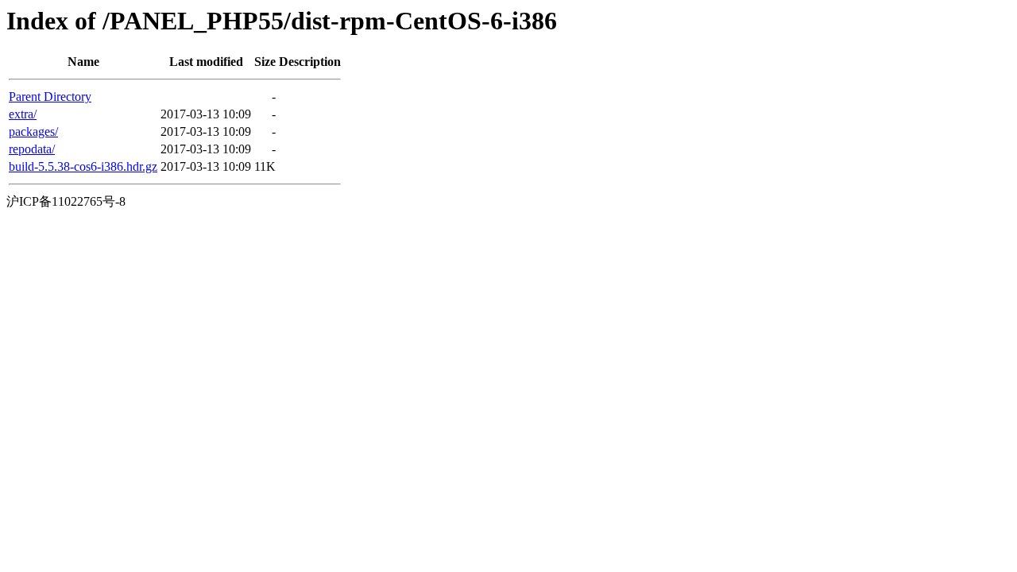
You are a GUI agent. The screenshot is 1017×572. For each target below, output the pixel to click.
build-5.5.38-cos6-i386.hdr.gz (83, 166)
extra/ (23, 114)
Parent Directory (50, 96)
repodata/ (32, 149)
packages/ (33, 131)
